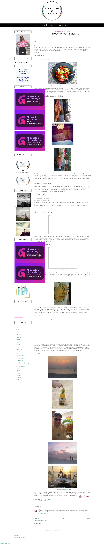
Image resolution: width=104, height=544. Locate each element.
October (18, 337)
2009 (17, 381)
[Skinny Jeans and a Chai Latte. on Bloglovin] (19, 318)
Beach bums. (19, 346)
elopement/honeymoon (65, 489)
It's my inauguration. (20, 360)
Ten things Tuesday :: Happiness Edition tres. (23, 364)
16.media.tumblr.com (39, 198)
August (18, 341)
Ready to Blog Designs (55, 530)
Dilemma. (18, 353)
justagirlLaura (40, 509)
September (19, 339)
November (18, 335)
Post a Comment (39, 515)
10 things (41, 501)
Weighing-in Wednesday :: (21, 362)
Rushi (44, 198)
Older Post (88, 518)
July (17, 342)
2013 (17, 329)
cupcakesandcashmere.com (40, 45)
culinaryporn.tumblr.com (40, 59)
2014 (17, 327)
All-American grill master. (21, 358)
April (18, 371)
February (18, 375)
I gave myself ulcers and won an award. (23, 357)
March (18, 373)
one (37, 37)
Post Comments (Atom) (43, 520)
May (17, 370)
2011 (17, 332)
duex (38, 37)
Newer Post (37, 518)
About (43, 25)
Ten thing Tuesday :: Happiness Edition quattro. (23, 351)
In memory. (18, 344)
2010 (17, 379)
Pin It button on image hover (5, 543)
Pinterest (49, 45)
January (18, 377)
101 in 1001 (46, 501)
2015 (17, 325)
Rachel (46, 200)
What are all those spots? (21, 366)
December (19, 334)
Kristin (46, 45)
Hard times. (19, 347)
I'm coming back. (19, 349)
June (18, 368)
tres (40, 37)
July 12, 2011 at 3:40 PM (42, 513)
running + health (64, 25)
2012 (17, 330)
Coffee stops (52, 25)
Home (36, 25)
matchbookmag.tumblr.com (40, 200)
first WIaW (69, 85)
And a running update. (20, 355)
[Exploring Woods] (23, 235)
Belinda (46, 59)
